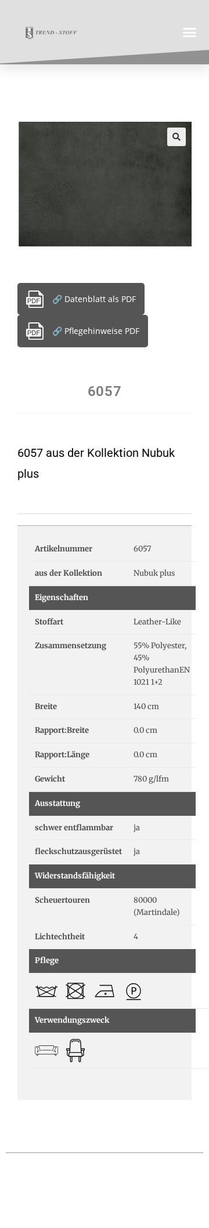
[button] (190, 32)
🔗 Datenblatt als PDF (94, 298)
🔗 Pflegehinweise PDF (95, 330)
